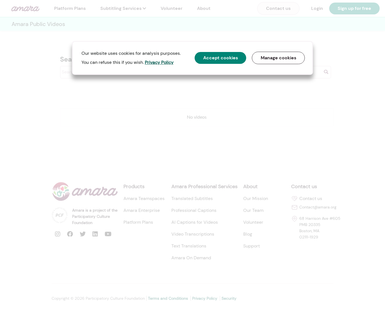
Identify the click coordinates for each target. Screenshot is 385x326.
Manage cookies (278, 58)
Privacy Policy (159, 62)
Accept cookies (220, 58)
